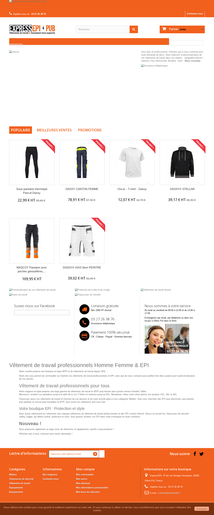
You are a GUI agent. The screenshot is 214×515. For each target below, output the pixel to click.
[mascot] (74, 87)
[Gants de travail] (18, 294)
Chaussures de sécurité (21, 479)
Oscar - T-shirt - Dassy (132, 189)
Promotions (89, 130)
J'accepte (201, 508)
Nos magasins (50, 474)
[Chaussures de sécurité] (87, 294)
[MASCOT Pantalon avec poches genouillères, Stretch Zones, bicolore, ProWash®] (32, 241)
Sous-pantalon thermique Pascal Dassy (31, 190)
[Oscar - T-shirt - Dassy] (132, 162)
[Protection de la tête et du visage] (92, 290)
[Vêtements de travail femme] (156, 290)
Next (133, 117)
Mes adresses (83, 483)
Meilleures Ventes (54, 130)
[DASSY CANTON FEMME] (82, 162)
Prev (125, 117)
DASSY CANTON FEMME (82, 189)
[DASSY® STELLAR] (182, 162)
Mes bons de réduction (88, 492)
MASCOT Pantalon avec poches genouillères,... (32, 269)
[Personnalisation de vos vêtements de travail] (32, 290)
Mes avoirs (81, 479)
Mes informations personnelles (92, 487)
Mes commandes (85, 474)
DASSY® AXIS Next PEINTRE (82, 267)
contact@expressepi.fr (169, 493)
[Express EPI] (40, 27)
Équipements (16, 487)
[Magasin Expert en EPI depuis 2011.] (107, 5)
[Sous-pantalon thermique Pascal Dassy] (32, 162)
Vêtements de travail (19, 483)
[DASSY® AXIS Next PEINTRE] (82, 241)
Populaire (20, 130)
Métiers (13, 474)
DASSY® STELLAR (182, 189)
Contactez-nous (195, 13)
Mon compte (85, 469)
